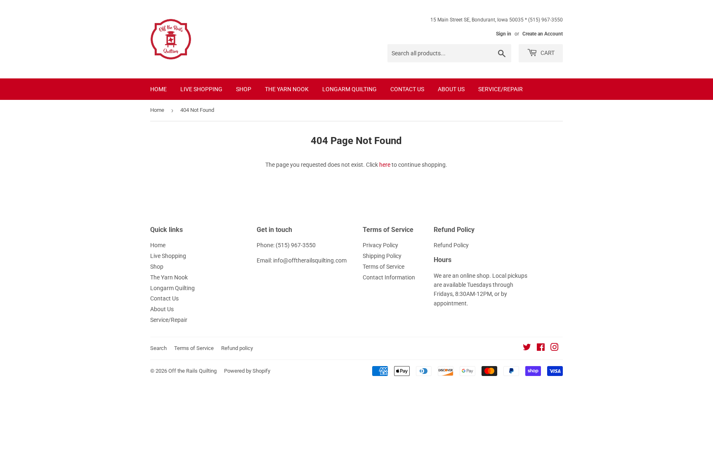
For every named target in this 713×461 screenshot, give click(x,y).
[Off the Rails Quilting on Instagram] (554, 348)
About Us (451, 89)
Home (158, 89)
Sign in (503, 34)
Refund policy (237, 348)
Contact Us (407, 89)
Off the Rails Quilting (192, 371)
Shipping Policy (382, 256)
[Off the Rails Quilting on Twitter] (527, 348)
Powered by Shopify (247, 371)
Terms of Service (383, 266)
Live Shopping (201, 89)
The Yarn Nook (287, 89)
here (384, 164)
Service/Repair (500, 89)
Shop (243, 89)
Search (158, 348)
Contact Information (389, 277)
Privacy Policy (380, 245)
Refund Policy (451, 245)
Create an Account (542, 34)
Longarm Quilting (349, 89)
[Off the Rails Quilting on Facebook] (540, 348)
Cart (547, 53)
